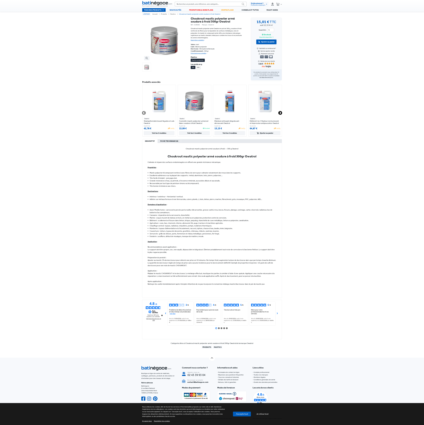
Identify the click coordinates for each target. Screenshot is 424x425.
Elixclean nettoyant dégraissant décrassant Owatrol (226, 122)
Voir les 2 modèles (159, 133)
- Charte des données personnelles (265, 382)
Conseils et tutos (250, 10)
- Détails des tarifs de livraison (227, 380)
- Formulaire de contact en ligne (228, 372)
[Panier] (279, 4)
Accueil (155, 14)
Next (279, 112)
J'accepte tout (242, 414)
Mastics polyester (198, 60)
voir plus (172, 314)
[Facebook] (144, 398)
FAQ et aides (272, 10)
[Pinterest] (156, 398)
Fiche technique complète (198, 53)
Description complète (197, 40)
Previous (142, 112)
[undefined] (162, 315)
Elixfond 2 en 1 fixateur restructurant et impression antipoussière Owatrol (264, 122)
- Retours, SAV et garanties (226, 382)
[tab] (150, 141)
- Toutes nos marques (260, 375)
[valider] (243, 4)
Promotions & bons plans (201, 10)
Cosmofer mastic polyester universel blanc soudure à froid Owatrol (193, 122)
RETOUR (147, 14)
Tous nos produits (153, 10)
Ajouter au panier (268, 42)
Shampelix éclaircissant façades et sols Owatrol (159, 122)
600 (198, 67)
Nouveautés (175, 10)
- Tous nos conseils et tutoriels (228, 377)
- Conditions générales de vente (264, 380)
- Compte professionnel (261, 372)
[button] (162, 421)
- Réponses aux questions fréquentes (230, 375)
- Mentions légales (259, 377)
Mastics (173, 14)
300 (193, 67)
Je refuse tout (262, 414)
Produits (164, 14)
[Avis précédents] (165, 313)
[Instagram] (150, 398)
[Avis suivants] (277, 313)
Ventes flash (227, 10)
